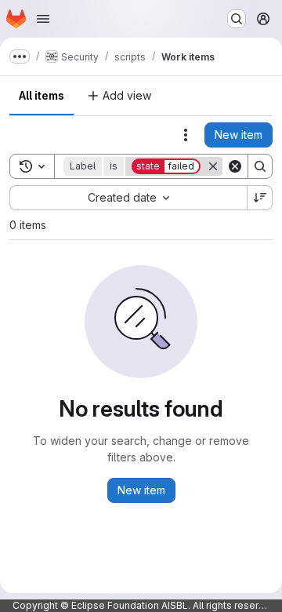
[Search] (260, 166)
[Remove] (213, 166)
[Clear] (235, 166)
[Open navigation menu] (43, 18)
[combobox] (128, 197)
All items (41, 95)
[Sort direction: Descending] (260, 197)
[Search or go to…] (236, 18)
